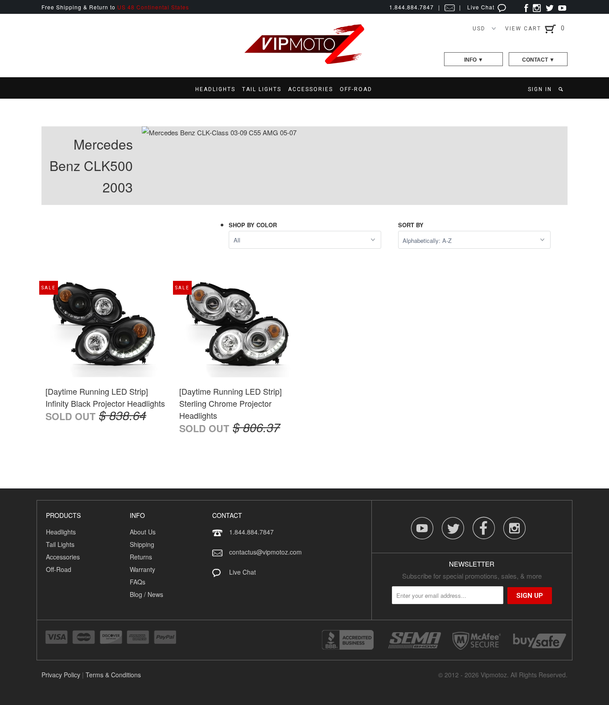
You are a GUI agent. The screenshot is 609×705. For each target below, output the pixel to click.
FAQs (137, 581)
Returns (141, 556)
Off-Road (58, 569)
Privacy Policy (60, 674)
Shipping (142, 544)
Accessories (63, 556)
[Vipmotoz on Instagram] (536, 7)
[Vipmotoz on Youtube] (562, 7)
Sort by (411, 225)
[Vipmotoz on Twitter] (549, 7)
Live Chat (481, 7)
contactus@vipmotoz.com (265, 551)
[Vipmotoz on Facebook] (526, 7)
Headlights (61, 531)
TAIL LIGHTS (261, 89)
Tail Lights (60, 544)
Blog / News (146, 594)
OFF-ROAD (356, 89)
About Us (143, 531)
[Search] (561, 89)
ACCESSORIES (310, 89)
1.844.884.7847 (251, 531)
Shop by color (253, 225)
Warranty (142, 569)
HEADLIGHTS (215, 89)
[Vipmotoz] (304, 62)
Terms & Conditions (113, 674)
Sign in (540, 89)
